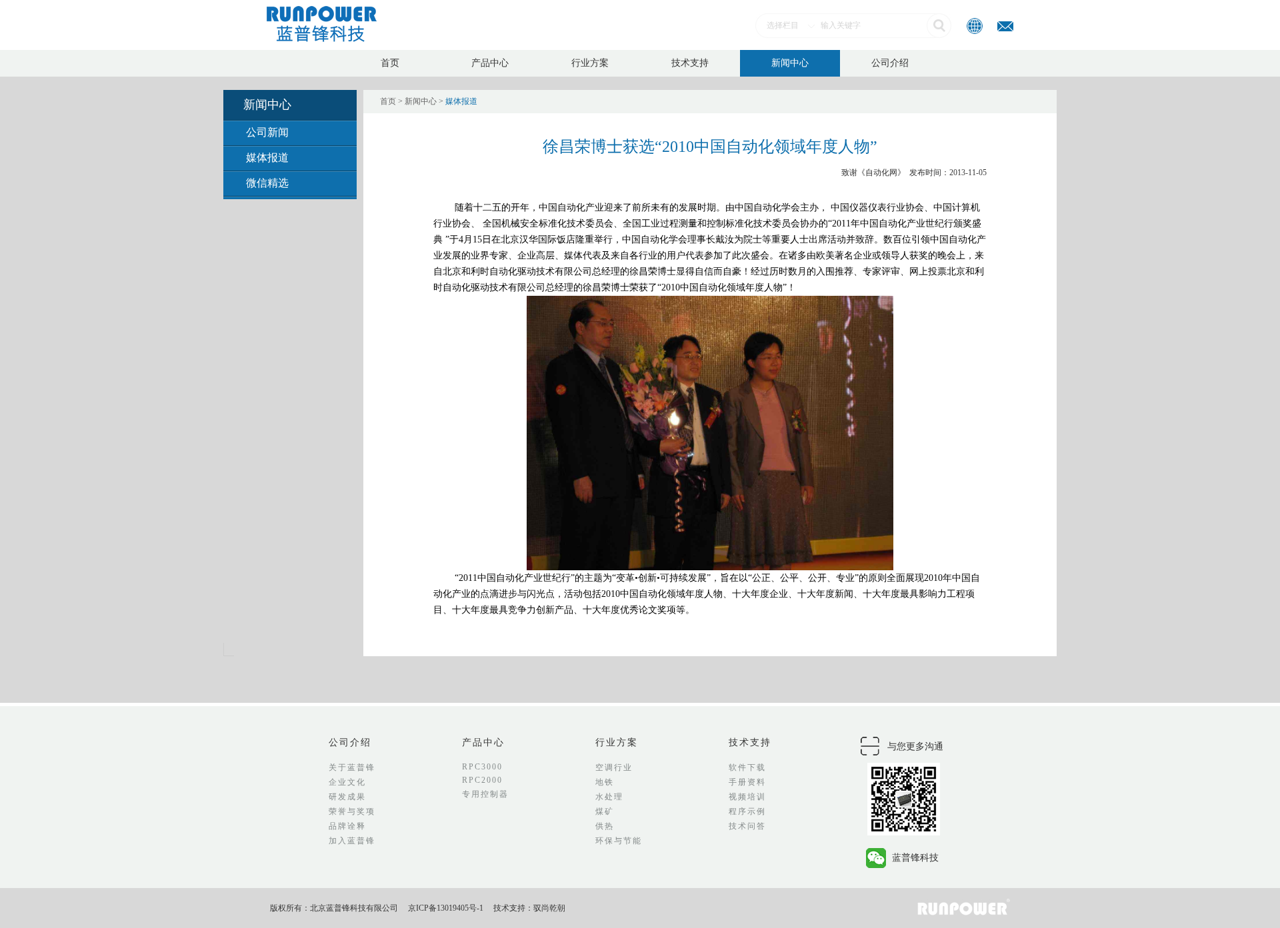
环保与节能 (618, 840)
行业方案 (590, 63)
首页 (390, 63)
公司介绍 (890, 63)
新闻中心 (790, 63)
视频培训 (747, 796)
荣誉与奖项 (352, 811)
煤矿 (604, 811)
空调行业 (614, 767)
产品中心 (490, 63)
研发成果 (347, 796)
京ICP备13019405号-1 (445, 908)
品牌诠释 (347, 826)
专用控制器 (485, 794)
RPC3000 (482, 766)
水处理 (609, 796)
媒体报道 (267, 157)
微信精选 (267, 183)
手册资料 (747, 782)
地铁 (604, 782)
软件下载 (747, 767)
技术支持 (690, 63)
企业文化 (347, 782)
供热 (604, 826)
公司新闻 (267, 132)
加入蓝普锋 (352, 840)
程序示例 (747, 811)
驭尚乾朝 (549, 908)
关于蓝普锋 (352, 767)
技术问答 (747, 826)
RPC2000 (482, 780)
